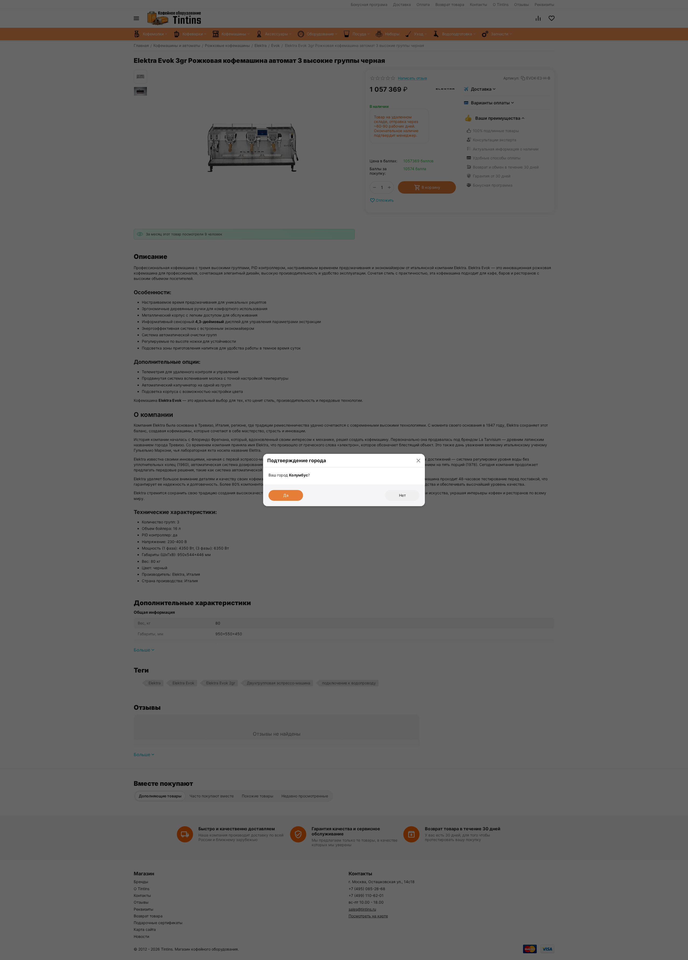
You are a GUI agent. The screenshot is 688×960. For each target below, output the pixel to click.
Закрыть (418, 460)
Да (285, 495)
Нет (402, 495)
